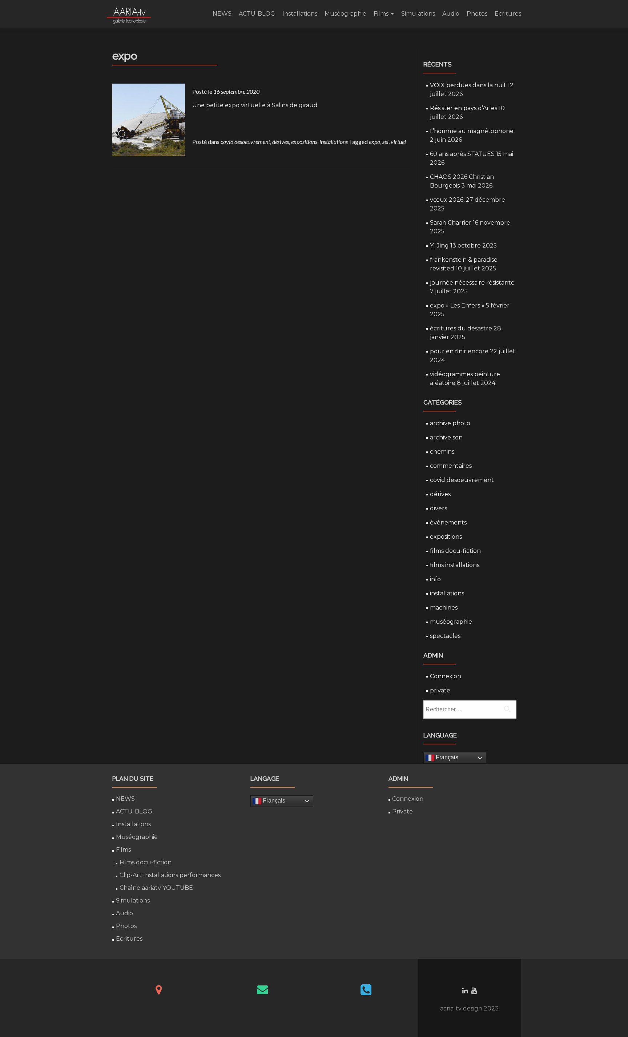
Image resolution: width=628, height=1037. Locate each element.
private (440, 690)
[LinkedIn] (465, 990)
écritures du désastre (461, 328)
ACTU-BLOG (257, 13)
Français (446, 757)
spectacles (445, 635)
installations (333, 141)
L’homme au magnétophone (472, 131)
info (435, 579)
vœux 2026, (447, 199)
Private (402, 811)
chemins (442, 451)
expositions (304, 141)
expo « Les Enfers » (457, 305)
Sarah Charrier (450, 222)
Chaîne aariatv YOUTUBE (156, 887)
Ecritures (508, 13)
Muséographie (345, 13)
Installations (299, 13)
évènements (448, 522)
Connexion (445, 676)
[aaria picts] (128, 14)
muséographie (451, 621)
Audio (450, 13)
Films (381, 13)
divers (438, 508)
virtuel (398, 141)
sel (385, 141)
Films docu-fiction (146, 862)
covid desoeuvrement (245, 141)
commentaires (451, 465)
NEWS (222, 13)
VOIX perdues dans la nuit (468, 85)
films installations (454, 565)
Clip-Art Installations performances (170, 875)
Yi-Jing (439, 245)
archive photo (450, 423)
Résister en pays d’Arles (463, 108)
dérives (280, 141)
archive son (446, 437)
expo (374, 141)
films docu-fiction (455, 550)
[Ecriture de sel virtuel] (148, 119)
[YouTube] (474, 990)
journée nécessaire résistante (472, 282)
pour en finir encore (459, 351)
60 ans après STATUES (462, 153)
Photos (477, 13)
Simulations (418, 13)
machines (444, 607)
